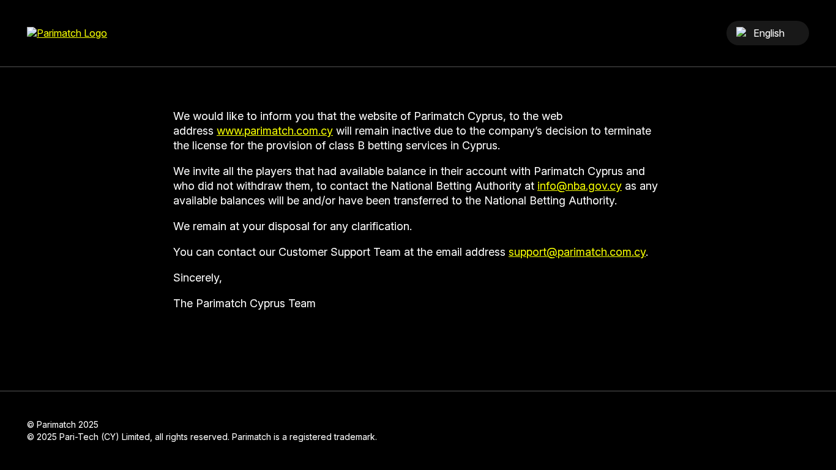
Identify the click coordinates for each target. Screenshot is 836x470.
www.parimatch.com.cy (275, 130)
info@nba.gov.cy (579, 185)
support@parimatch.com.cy (577, 251)
